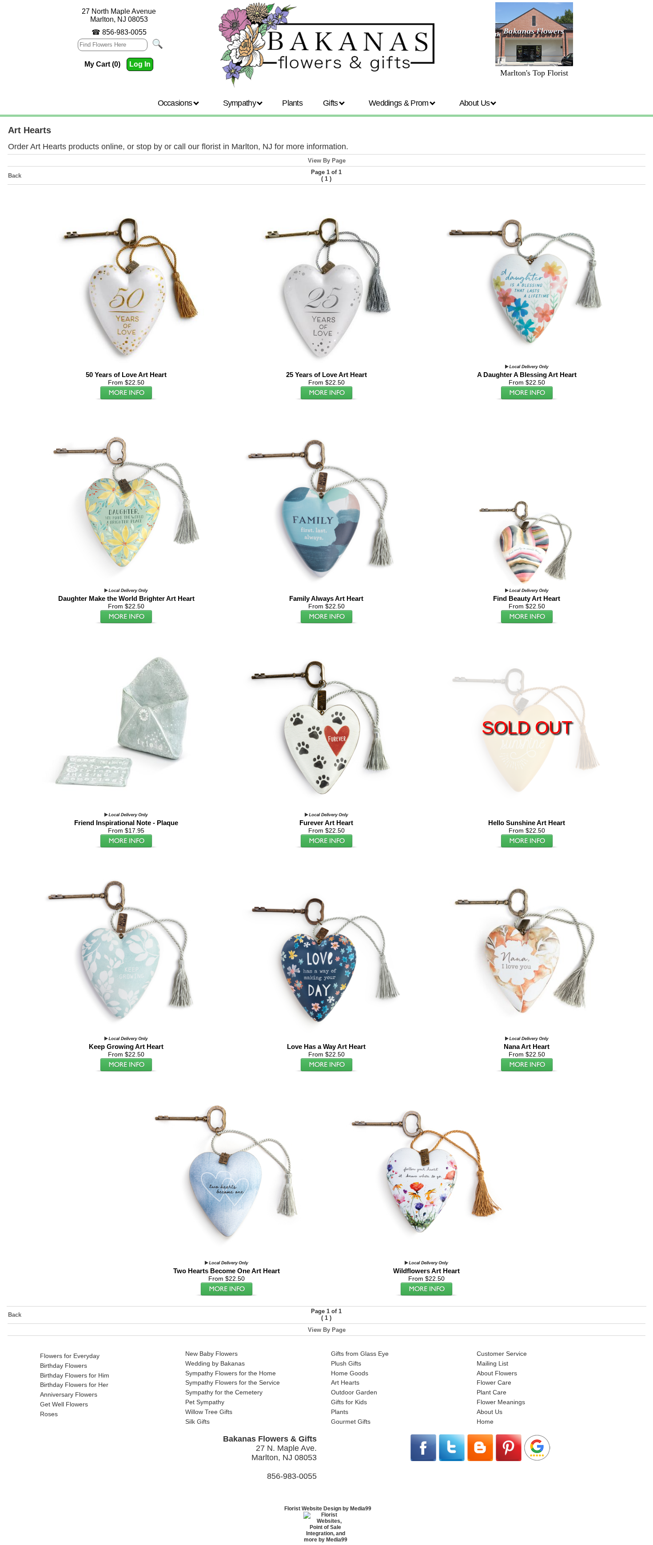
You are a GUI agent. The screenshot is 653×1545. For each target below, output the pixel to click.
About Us (475, 103)
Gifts (331, 103)
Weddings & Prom (399, 103)
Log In (140, 64)
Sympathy (240, 103)
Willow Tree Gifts (208, 1411)
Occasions (176, 103)
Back (14, 175)
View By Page (327, 160)
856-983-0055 (124, 32)
